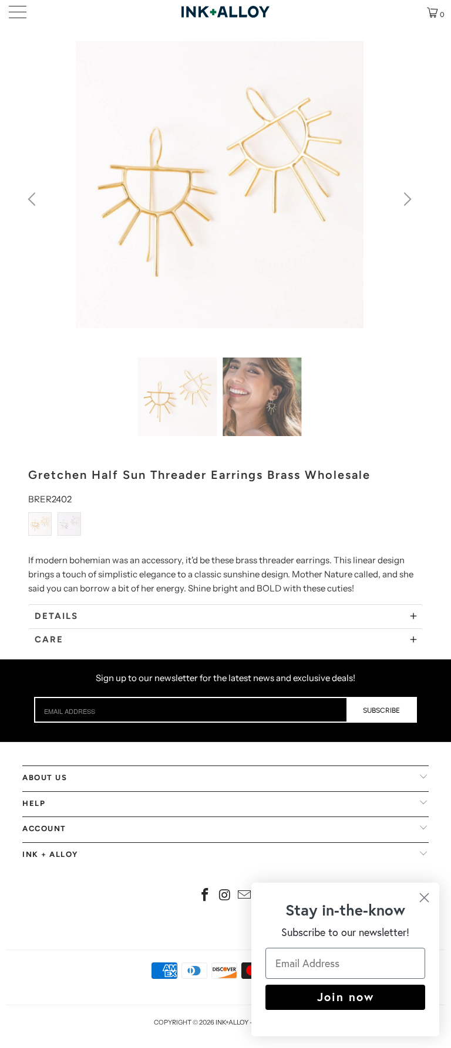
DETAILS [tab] (56, 616)
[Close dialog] (424, 897)
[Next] (406, 199)
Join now (345, 997)
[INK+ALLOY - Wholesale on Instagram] (225, 896)
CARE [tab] (49, 639)
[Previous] (33, 199)
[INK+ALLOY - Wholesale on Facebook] (205, 896)
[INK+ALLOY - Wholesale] (225, 11)
